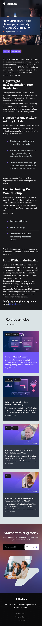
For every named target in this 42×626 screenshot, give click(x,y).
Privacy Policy (21, 613)
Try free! (30, 547)
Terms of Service (21, 617)
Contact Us (21, 620)
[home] (19, 3)
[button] (37, 4)
